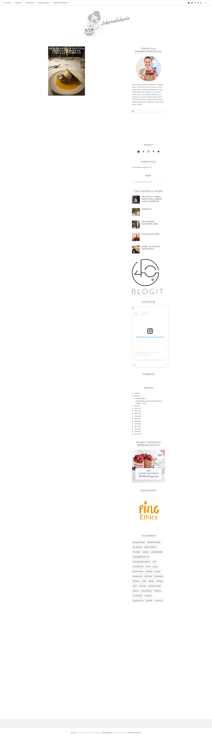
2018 (136, 421)
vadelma (148, 596)
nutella (136, 581)
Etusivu (7, 3)
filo (154, 562)
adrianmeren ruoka (141, 557)
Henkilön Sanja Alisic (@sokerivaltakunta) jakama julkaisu (155, 360)
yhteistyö (159, 601)
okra (144, 581)
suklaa (136, 591)
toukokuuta (140, 398)
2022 (136, 411)
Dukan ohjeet (43, 3)
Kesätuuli (147, 209)
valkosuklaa (138, 601)
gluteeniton (138, 567)
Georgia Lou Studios (119, 733)
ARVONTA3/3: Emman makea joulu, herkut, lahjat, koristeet (152, 199)
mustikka (148, 576)
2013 (136, 434)
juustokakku (138, 571)
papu (135, 586)
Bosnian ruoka (154, 542)
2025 (136, 396)
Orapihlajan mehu (151, 234)
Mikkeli (146, 552)
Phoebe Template (96, 733)
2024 (136, 406)
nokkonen (158, 576)
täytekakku (137, 596)
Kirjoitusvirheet (61, 3)
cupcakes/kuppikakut (141, 562)
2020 (136, 416)
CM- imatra (137, 547)
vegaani (149, 601)
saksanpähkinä (155, 586)
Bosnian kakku (139, 542)
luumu (157, 571)
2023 (136, 408)
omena (151, 581)
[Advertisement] (148, 641)
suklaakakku (146, 591)
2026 (136, 393)
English (18, 3)
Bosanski (30, 3)
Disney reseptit (150, 547)
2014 (136, 431)
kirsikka (149, 571)
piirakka (142, 586)
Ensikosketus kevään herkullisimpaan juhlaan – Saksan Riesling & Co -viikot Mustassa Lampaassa (66, 53)
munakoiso (137, 576)
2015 (136, 429)
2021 (136, 413)
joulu (148, 567)
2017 (136, 424)
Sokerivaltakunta (83, 733)
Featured (136, 552)
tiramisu (157, 591)
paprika (160, 581)
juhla (155, 567)
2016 (136, 426)
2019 (136, 419)
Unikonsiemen (156, 552)
